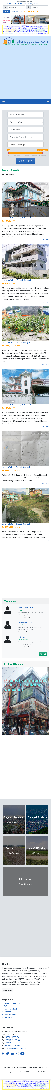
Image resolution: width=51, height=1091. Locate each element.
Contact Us (8, 1017)
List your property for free (32, 11)
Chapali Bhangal (9, 214)
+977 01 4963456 (12, 1037)
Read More (45, 240)
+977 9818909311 (12, 1040)
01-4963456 (11, 4)
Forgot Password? (16, 11)
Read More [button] (7, 990)
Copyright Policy (10, 1014)
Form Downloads (11, 1009)
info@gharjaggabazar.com (15, 1048)
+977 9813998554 (12, 1045)
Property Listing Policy (12, 1003)
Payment (7, 1012)
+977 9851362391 (12, 1042)
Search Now (25, 161)
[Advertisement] (25, 73)
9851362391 (28, 4)
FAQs (6, 1006)
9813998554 (37, 4)
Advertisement (25, 736)
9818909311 (19, 4)
